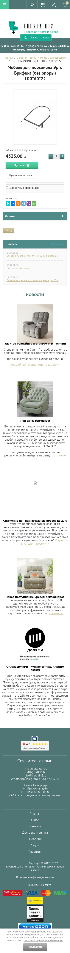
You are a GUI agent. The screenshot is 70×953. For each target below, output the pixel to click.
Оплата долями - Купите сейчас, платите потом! (35, 668)
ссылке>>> (56, 613)
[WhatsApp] (34, 203)
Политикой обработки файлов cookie (43, 940)
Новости (35, 295)
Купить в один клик (20, 175)
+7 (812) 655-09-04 (12, 46)
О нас (35, 820)
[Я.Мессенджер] (8, 203)
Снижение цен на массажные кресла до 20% (32, 280)
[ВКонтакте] (13, 203)
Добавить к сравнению (24, 187)
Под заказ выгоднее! (19, 268)
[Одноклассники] (18, 203)
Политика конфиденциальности (35, 877)
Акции (35, 845)
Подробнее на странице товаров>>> (35, 364)
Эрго (13, 61)
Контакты (35, 826)
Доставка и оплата (35, 832)
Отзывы (10, 216)
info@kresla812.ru (59, 46)
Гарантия (35, 851)
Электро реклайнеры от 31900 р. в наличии (32, 256)
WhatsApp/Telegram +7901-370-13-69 (35, 49)
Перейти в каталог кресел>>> (44, 542)
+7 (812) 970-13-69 (35, 46)
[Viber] (29, 203)
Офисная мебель (26, 57)
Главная (8, 57)
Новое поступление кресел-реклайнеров (35, 597)
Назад (8, 230)
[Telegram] (23, 203)
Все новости (57, 244)
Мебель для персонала (53, 57)
